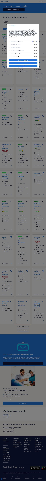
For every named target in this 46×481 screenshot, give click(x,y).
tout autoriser (23, 65)
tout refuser (23, 62)
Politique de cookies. (12, 37)
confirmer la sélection (23, 60)
